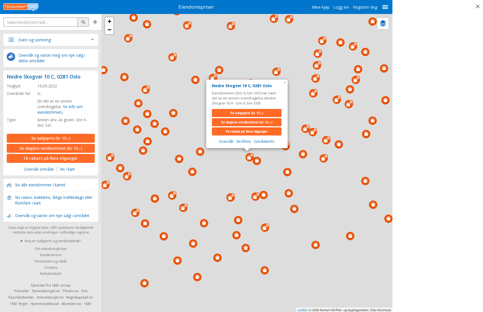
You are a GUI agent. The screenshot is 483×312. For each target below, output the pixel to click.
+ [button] (109, 21)
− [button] (109, 29)
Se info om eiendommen (60, 109)
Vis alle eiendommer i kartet (40, 184)
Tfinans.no (70, 291)
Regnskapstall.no (79, 297)
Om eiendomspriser (51, 248)
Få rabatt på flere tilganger (51, 158)
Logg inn (341, 7)
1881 (88, 303)
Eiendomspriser (196, 7)
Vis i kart (67, 169)
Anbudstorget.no (50, 297)
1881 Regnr (19, 303)
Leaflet (302, 310)
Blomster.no (71, 303)
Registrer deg (365, 7)
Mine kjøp (321, 7)
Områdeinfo (264, 141)
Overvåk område (39, 169)
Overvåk (226, 141)
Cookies (50, 267)
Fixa (84, 291)
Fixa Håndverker (21, 297)
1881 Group (61, 285)
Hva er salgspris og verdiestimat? (53, 240)
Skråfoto (243, 141)
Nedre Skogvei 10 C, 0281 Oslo (43, 76)
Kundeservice (50, 255)
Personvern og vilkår (51, 261)
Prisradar (21, 291)
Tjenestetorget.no (46, 291)
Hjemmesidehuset (44, 303)
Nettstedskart (50, 273)
